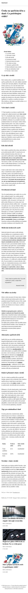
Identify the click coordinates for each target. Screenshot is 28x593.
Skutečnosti (4, 2)
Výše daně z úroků (10, 55)
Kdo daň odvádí (10, 57)
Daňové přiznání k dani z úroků (13, 67)
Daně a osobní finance (22, 497)
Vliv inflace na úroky (11, 63)
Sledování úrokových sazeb (12, 61)
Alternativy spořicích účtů (12, 65)
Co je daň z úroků (10, 53)
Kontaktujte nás (16, 492)
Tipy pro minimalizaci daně (12, 69)
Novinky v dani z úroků (12, 70)
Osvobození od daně (11, 59)
